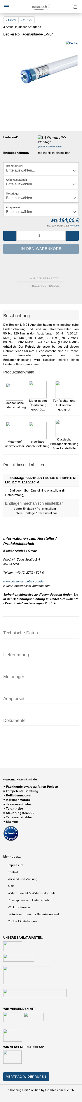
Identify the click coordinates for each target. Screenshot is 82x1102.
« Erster (10, 20)
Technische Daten (20, 632)
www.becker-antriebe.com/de (23, 581)
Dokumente (14, 720)
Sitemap (12, 821)
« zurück (26, 20)
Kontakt (13, 872)
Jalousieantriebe (18, 804)
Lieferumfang (16, 654)
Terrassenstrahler (19, 817)
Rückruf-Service (19, 907)
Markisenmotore (18, 799)
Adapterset (13, 698)
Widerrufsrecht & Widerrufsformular (32, 893)
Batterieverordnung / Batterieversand (33, 914)
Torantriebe (14, 808)
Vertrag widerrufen (26, 1076)
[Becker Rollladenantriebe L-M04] (41, 73)
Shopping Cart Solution (24, 1090)
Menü (6, 6)
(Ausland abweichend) (50, 146)
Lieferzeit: (10, 137)
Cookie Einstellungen (22, 921)
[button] (9, 236)
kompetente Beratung (22, 791)
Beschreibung (16, 315)
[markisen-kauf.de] (41, 6)
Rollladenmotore (18, 795)
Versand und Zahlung (22, 879)
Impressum (15, 865)
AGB (11, 886)
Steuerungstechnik (20, 813)
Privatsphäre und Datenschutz (28, 900)
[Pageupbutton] (70, 1095)
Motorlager (13, 676)
